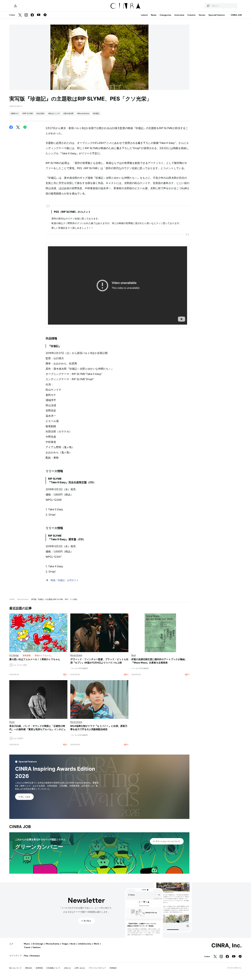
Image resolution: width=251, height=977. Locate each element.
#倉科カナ (15, 113)
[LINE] (45, 15)
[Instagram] (26, 15)
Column (191, 15)
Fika (26, 956)
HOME (12, 599)
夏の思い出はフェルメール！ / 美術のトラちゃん (34, 659)
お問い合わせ (80, 968)
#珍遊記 (96, 113)
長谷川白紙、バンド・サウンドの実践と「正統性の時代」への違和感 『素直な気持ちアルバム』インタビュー (37, 729)
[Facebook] (32, 15)
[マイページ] (15, 6)
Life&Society (84, 944)
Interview (179, 15)
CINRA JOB (236, 15)
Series (202, 15)
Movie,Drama (22, 599)
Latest (144, 15)
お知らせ (67, 968)
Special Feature (216, 15)
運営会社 (28, 968)
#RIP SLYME (28, 113)
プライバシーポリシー (97, 968)
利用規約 (113, 968)
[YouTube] (39, 15)
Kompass (35, 956)
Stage (65, 944)
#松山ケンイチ (54, 113)
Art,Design (38, 944)
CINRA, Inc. (226, 945)
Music (27, 944)
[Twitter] (20, 15)
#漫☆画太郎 (68, 113)
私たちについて (15, 968)
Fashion (37, 947)
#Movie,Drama (83, 113)
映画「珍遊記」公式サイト (65, 580)
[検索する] (208, 5)
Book (73, 944)
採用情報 (39, 968)
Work (96, 944)
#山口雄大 (40, 113)
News (153, 15)
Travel (27, 947)
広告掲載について (53, 968)
